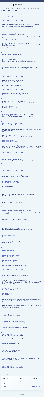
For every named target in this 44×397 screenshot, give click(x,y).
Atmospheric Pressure (5, 26)
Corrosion (3, 65)
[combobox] (28, 4)
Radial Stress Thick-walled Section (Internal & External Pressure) (10, 261)
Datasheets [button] (31, 8)
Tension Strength (4, 316)
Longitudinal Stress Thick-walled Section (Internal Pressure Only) (10, 182)
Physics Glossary (6, 383)
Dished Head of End (4, 81)
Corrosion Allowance (5, 67)
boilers (33, 146)
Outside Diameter (4, 214)
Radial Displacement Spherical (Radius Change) (8, 250)
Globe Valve (3, 117)
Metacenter (19, 381)
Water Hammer (4, 351)
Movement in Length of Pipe (21, 383)
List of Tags (7, 16)
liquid (12, 35)
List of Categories (12, 16)
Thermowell (3, 326)
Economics (27, 8)
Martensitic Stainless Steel (35, 383)
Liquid (3, 177)
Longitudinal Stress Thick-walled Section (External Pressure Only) (10, 181)
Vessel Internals (4, 342)
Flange (3, 102)
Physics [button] (24, 8)
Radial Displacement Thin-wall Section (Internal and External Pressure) (11, 255)
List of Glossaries (21, 16)
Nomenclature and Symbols (27, 16)
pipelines (31, 146)
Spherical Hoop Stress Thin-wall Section (7, 293)
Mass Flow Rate (4, 193)
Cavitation (3, 59)
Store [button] (38, 8)
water (27, 147)
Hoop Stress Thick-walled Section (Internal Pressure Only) (9, 140)
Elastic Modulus (11, 195)
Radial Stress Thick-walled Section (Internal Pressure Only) (9, 260)
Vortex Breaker (4, 344)
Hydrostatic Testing (4, 146)
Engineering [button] (16, 8)
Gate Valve (3, 116)
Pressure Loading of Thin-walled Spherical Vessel (8, 235)
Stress (3, 301)
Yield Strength (4, 367)
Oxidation (3, 217)
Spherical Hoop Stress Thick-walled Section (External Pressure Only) (10, 289)
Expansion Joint (4, 94)
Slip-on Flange (4, 284)
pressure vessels (27, 146)
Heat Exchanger (4, 128)
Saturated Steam (4, 274)
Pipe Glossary (5, 386)
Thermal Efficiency (4, 322)
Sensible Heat (4, 275)
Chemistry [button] (20, 8)
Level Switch (4, 175)
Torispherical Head (4, 327)
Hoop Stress (3, 136)
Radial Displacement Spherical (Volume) (7, 251)
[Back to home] (17, 5)
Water (3, 350)
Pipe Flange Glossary (6, 381)
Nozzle (3, 203)
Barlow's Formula (4, 34)
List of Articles (16, 16)
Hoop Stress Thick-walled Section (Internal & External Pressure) (10, 141)
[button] (3, 393)
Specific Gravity (4, 288)
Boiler (3, 43)
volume (6, 36)
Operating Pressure (4, 210)
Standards (34, 8)
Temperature (4, 315)
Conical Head (4, 62)
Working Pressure (4, 359)
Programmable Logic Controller (6, 241)
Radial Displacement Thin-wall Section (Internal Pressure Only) (10, 256)
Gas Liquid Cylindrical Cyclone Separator (7, 114)
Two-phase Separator (5, 321)
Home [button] (6, 8)
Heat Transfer (4, 131)
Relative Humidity (4, 265)
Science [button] (9, 8)
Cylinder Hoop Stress (5, 72)
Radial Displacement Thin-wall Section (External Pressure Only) (10, 254)
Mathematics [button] (12, 8)
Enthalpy (3, 93)
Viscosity (3, 343)
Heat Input (33, 381)
